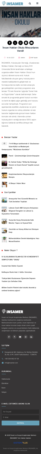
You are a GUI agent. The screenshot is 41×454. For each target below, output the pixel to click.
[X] (14, 337)
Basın (3, 388)
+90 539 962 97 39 (12, 359)
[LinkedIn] (31, 337)
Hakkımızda (6, 379)
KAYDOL (20, 423)
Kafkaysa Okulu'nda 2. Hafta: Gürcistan (17, 272)
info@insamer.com (11, 363)
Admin (23, 57)
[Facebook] (9, 337)
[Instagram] (26, 337)
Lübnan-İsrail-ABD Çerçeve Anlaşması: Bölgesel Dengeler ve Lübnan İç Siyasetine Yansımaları (20, 211)
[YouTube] (20, 337)
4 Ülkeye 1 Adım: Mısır (17, 183)
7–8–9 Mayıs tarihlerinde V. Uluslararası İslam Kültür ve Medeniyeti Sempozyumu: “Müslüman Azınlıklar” (20, 146)
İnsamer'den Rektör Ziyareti (12, 266)
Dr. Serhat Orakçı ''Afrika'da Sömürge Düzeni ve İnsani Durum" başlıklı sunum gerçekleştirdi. (20, 165)
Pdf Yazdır (34, 57)
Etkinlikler (5, 383)
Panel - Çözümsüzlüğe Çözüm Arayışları (24, 156)
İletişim (4, 392)
